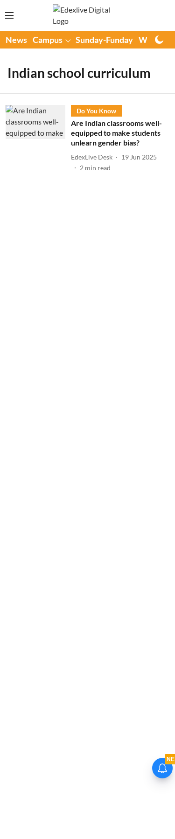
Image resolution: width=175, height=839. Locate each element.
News (16, 40)
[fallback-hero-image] (38, 138)
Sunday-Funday (104, 40)
